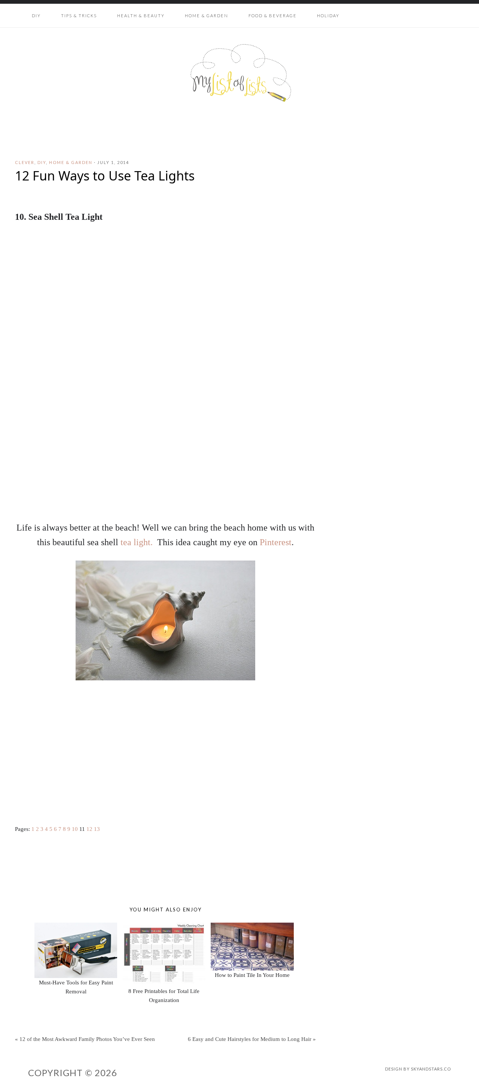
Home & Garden (70, 162)
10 (75, 829)
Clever (24, 162)
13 (97, 829)
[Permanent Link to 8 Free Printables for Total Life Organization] (164, 927)
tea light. (136, 542)
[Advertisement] (165, 749)
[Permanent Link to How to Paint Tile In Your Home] (252, 927)
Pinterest (276, 542)
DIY (41, 162)
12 (89, 829)
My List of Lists (239, 73)
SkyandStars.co (431, 1068)
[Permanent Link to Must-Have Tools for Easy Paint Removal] (75, 927)
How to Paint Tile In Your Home (252, 975)
